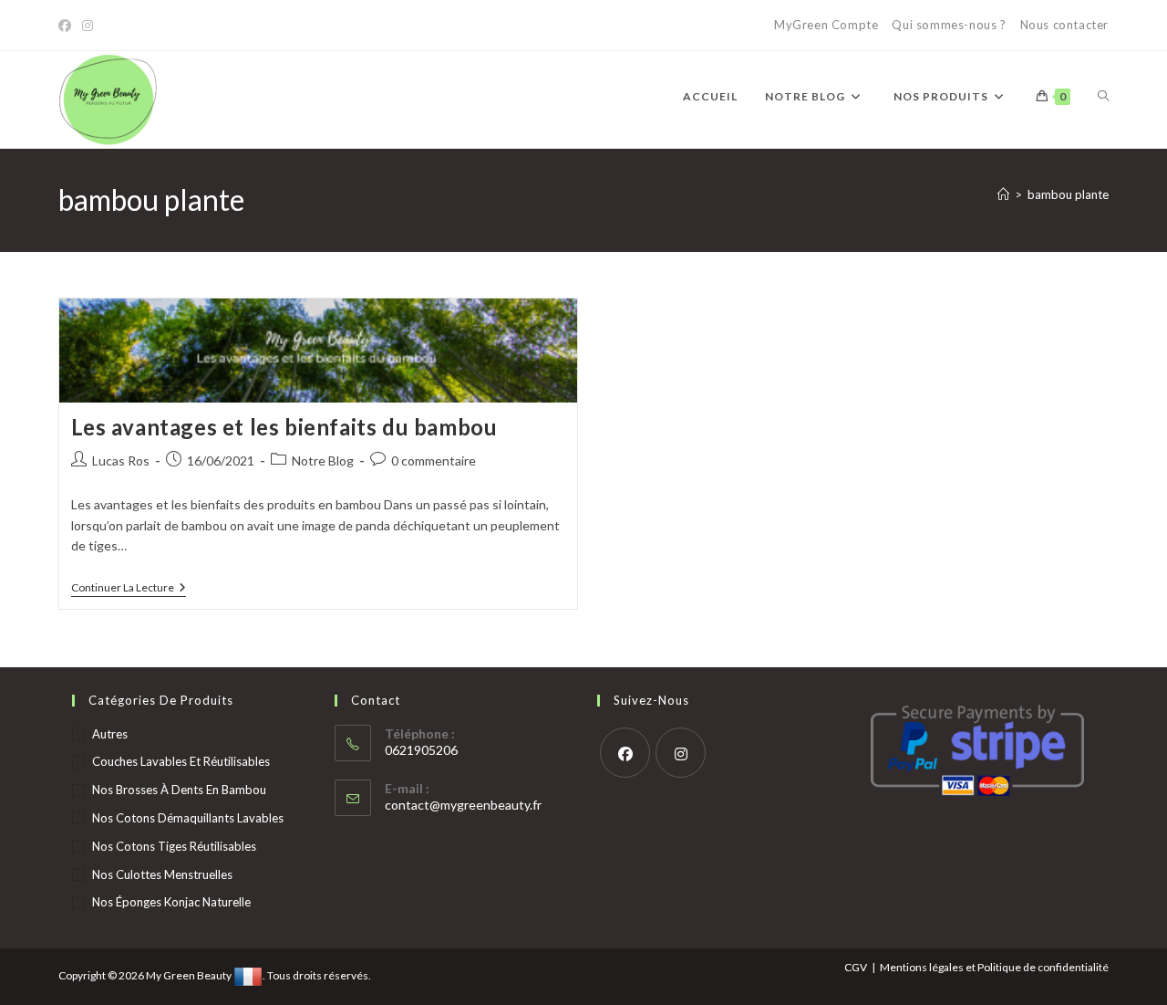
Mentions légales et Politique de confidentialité (994, 967)
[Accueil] (1003, 194)
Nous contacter (1064, 24)
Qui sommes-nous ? (949, 24)
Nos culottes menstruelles (162, 874)
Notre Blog (323, 460)
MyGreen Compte (826, 24)
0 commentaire (433, 460)
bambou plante (1068, 194)
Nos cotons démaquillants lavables (188, 818)
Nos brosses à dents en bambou (179, 789)
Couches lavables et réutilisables (181, 761)
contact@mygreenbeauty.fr (463, 804)
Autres (110, 734)
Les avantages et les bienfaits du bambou (284, 427)
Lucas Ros (121, 460)
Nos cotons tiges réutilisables (174, 846)
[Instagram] (87, 25)
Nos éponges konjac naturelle (171, 902)
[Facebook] (67, 25)
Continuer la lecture (128, 589)
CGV (855, 967)
